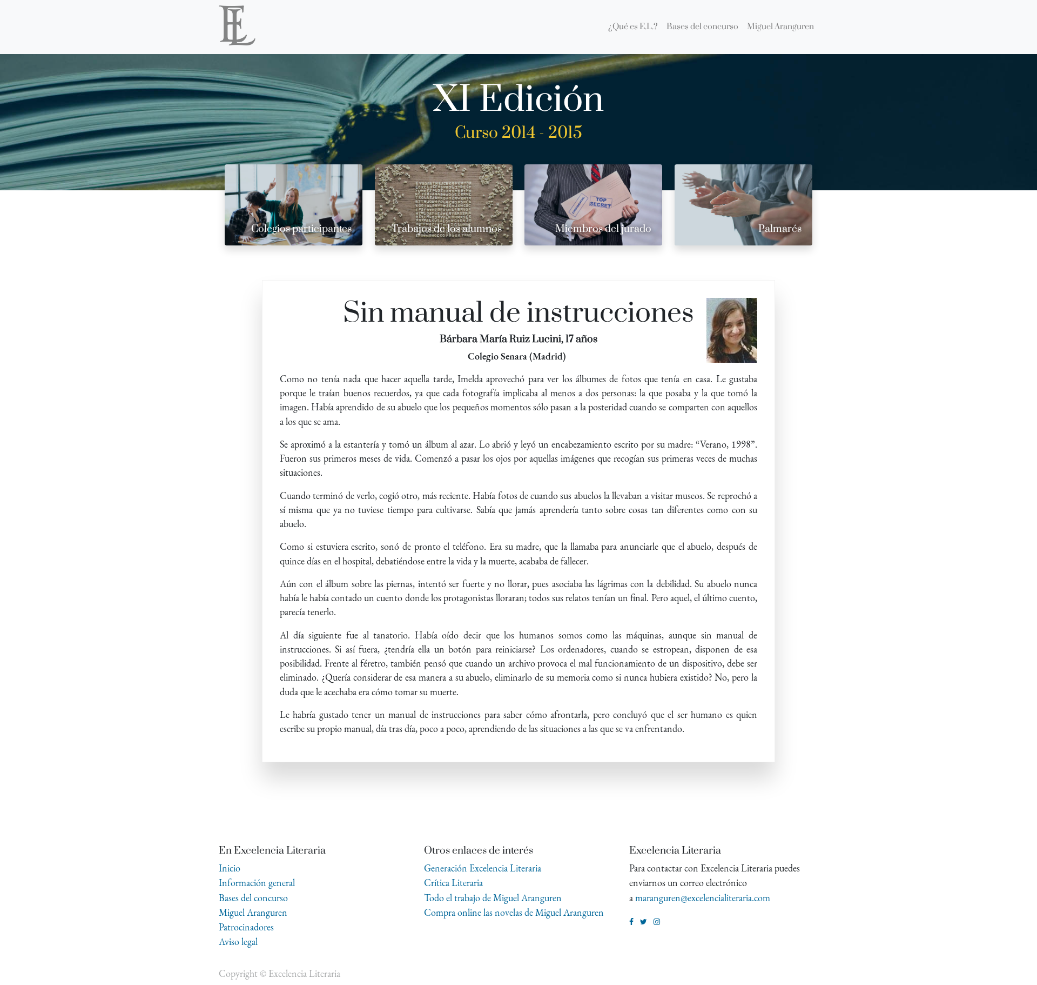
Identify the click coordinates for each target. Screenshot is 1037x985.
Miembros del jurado (603, 229)
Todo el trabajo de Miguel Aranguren (493, 897)
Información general (257, 882)
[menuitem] (633, 27)
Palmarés (780, 229)
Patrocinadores (246, 927)
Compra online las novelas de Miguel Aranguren (514, 912)
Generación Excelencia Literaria (482, 868)
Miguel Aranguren (253, 912)
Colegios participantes (301, 229)
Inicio (229, 868)
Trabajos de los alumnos (447, 229)
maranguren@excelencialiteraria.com (702, 897)
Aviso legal (238, 941)
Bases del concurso (253, 897)
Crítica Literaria (453, 882)
